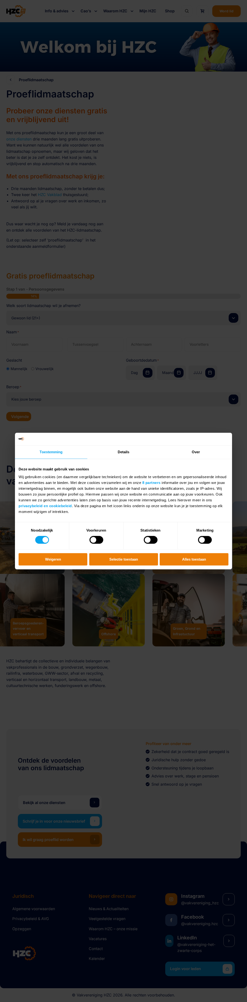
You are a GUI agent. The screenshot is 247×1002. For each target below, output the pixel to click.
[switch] (96, 540)
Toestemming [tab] (51, 452)
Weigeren (53, 559)
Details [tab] (124, 452)
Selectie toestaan (123, 559)
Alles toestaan (194, 559)
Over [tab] (196, 452)
